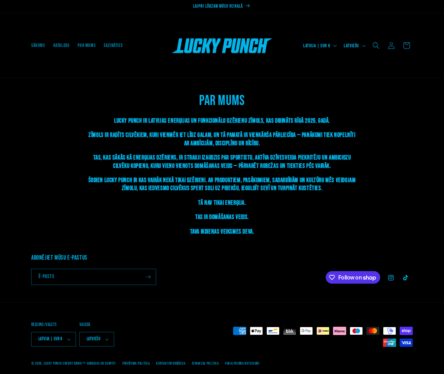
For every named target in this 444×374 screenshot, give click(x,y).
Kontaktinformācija (171, 363)
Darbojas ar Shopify (101, 363)
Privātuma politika (136, 363)
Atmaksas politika (205, 363)
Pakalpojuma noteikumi (242, 363)
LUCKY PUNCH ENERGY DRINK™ (65, 363)
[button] (376, 45)
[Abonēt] (148, 277)
